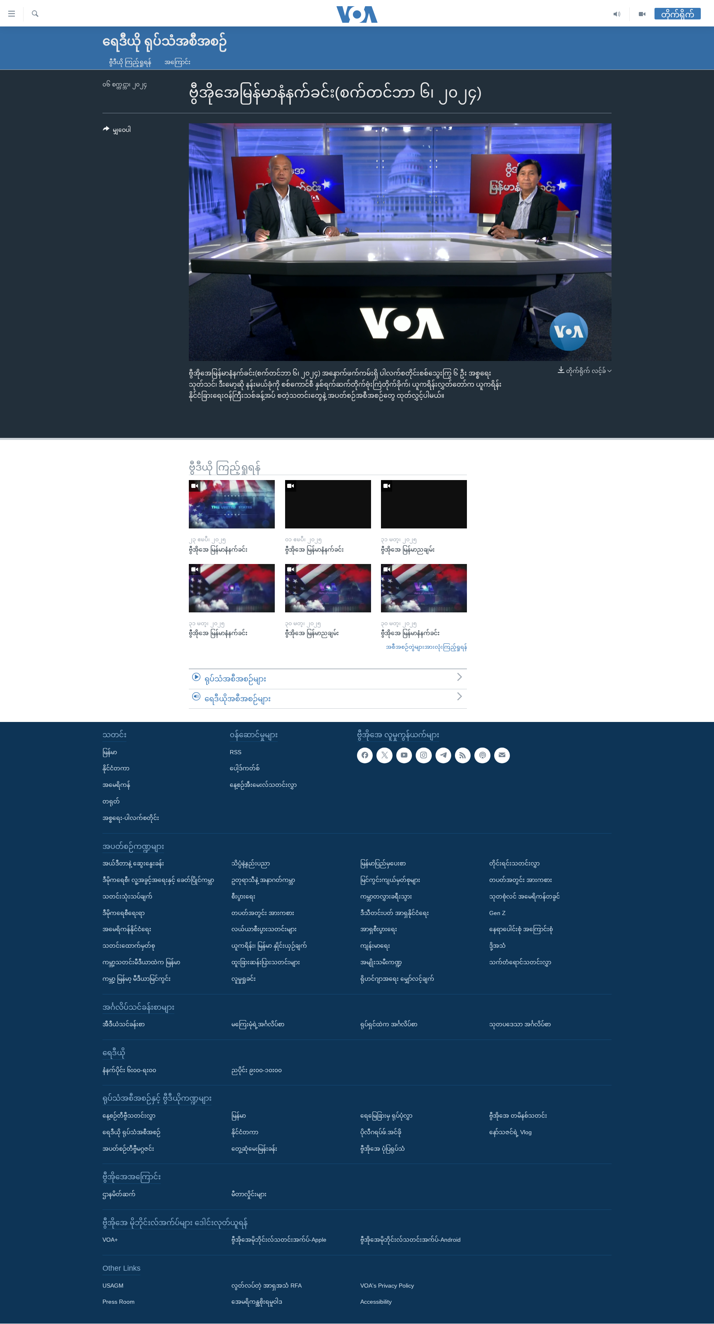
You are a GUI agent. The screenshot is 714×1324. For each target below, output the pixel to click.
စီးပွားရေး (243, 896)
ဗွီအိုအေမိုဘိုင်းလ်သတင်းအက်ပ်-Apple (278, 1240)
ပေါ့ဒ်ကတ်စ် (244, 768)
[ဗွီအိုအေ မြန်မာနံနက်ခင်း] (232, 504)
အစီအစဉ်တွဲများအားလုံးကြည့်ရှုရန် (426, 647)
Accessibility (376, 1302)
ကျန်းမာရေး (375, 945)
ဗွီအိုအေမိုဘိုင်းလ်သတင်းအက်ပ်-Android (410, 1240)
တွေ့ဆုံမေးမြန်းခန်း (254, 1148)
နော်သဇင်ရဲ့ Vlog (510, 1132)
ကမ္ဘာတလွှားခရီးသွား (386, 896)
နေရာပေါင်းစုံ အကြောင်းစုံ (521, 929)
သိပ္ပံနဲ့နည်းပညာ (250, 863)
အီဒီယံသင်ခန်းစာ (123, 1024)
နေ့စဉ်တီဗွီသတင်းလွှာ (128, 1115)
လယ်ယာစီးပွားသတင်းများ (264, 929)
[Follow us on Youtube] (404, 755)
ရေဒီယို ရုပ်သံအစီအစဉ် (131, 1132)
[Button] (117, 131)
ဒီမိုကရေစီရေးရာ (123, 913)
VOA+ (110, 1240)
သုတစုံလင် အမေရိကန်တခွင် (524, 896)
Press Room (118, 1302)
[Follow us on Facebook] (365, 755)
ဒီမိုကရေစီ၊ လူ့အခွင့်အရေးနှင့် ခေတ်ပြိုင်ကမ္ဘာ (158, 880)
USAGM (113, 1285)
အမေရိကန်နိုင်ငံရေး (126, 929)
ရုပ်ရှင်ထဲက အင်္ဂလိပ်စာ (388, 1024)
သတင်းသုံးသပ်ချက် (127, 896)
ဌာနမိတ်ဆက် (119, 1194)
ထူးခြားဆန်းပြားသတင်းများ (265, 962)
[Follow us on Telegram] (443, 755)
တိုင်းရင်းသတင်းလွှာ (514, 863)
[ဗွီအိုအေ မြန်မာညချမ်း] (424, 504)
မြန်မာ (109, 752)
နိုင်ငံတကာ (115, 768)
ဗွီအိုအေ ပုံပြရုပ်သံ (382, 1148)
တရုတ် (111, 801)
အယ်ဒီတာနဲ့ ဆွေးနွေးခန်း (133, 863)
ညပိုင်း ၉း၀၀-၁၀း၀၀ (256, 1070)
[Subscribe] (502, 755)
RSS (235, 752)
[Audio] (617, 14)
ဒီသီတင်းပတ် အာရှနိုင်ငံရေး (394, 913)
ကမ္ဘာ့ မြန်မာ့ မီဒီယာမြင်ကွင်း (136, 978)
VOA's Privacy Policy (387, 1285)
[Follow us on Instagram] (423, 755)
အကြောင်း (177, 62)
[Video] (642, 14)
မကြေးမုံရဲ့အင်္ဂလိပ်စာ (257, 1024)
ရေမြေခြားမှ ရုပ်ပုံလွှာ (386, 1115)
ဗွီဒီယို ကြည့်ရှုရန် (130, 62)
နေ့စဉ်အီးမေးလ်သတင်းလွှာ (263, 784)
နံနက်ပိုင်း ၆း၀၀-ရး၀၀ (129, 1070)
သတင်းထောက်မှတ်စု (128, 945)
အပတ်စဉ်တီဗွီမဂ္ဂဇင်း (128, 1148)
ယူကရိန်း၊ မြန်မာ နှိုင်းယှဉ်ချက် (269, 945)
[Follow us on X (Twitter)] (384, 755)
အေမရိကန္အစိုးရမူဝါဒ (256, 1302)
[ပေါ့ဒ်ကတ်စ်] (482, 755)
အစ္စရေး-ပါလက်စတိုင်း (130, 818)
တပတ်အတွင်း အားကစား (262, 913)
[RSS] (463, 755)
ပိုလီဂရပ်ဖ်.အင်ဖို (380, 1132)
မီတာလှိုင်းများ (249, 1194)
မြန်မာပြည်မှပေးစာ (383, 863)
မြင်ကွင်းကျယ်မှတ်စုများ (390, 880)
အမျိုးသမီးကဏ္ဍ (381, 962)
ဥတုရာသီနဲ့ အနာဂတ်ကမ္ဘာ (263, 880)
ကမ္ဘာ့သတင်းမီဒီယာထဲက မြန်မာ (141, 962)
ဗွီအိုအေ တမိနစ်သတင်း (518, 1115)
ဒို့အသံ (497, 945)
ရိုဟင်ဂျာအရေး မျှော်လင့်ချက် (397, 978)
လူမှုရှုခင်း (243, 978)
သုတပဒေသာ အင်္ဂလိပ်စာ (520, 1024)
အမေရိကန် (116, 784)
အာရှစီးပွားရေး (378, 929)
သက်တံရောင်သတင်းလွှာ (520, 962)
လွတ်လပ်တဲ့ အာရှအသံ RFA (266, 1285)
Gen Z (497, 913)
